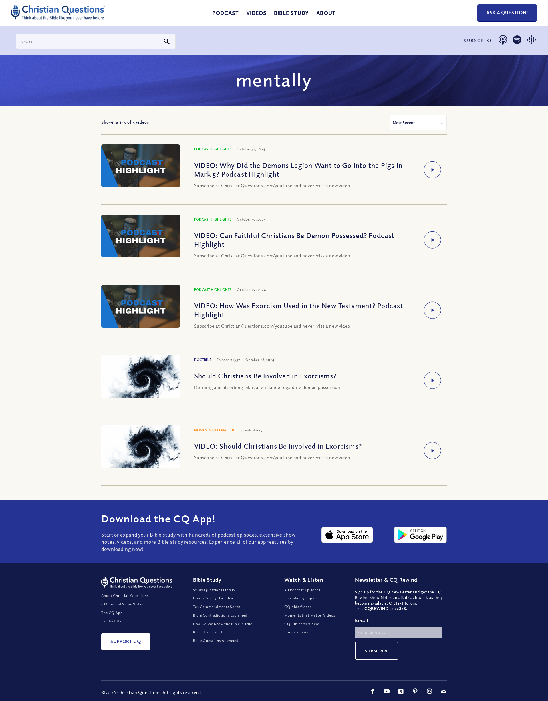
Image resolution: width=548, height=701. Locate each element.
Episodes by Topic (299, 598)
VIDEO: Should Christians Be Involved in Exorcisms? (278, 446)
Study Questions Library (214, 589)
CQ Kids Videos (298, 606)
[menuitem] (226, 13)
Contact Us (111, 621)
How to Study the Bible (213, 598)
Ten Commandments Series (217, 606)
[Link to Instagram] (429, 691)
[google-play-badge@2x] (420, 535)
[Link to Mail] (444, 691)
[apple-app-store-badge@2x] (347, 535)
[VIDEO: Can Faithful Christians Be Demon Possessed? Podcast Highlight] (140, 237)
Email (364, 620)
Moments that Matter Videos (309, 615)
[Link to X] (401, 691)
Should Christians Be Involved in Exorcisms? (265, 375)
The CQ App (112, 612)
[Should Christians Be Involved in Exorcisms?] (140, 381)
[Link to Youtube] (386, 691)
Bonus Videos (296, 632)
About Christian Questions (125, 595)
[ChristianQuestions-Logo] (58, 18)
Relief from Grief (208, 632)
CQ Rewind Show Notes (122, 604)
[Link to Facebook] (372, 691)
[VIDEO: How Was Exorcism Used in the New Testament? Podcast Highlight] (140, 307)
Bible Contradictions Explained (220, 615)
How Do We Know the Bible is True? (223, 623)
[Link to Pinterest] (415, 691)
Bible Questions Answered (216, 640)
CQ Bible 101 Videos (302, 623)
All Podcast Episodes (302, 589)
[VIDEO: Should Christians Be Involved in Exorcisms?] (140, 451)
